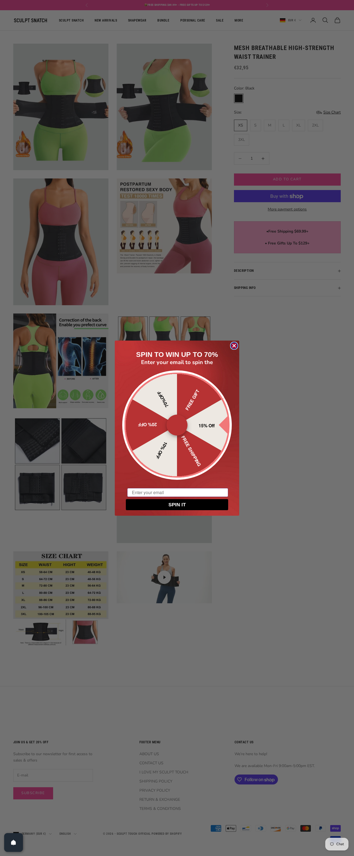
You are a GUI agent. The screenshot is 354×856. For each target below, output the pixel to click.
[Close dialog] (234, 345)
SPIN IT (177, 504)
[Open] (13, 842)
